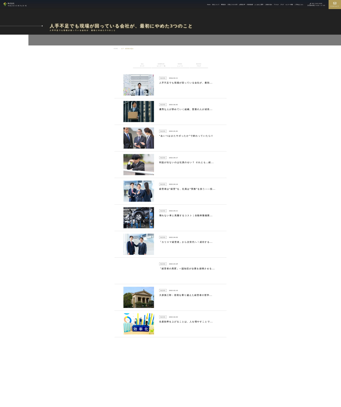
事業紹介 (223, 4)
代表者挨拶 (250, 4)
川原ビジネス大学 (232, 4)
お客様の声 (242, 4)
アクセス (276, 4)
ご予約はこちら (299, 4)
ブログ (282, 4)
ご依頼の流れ (268, 4)
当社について (215, 4)
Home (208, 4)
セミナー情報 (289, 4)
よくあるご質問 (259, 4)
